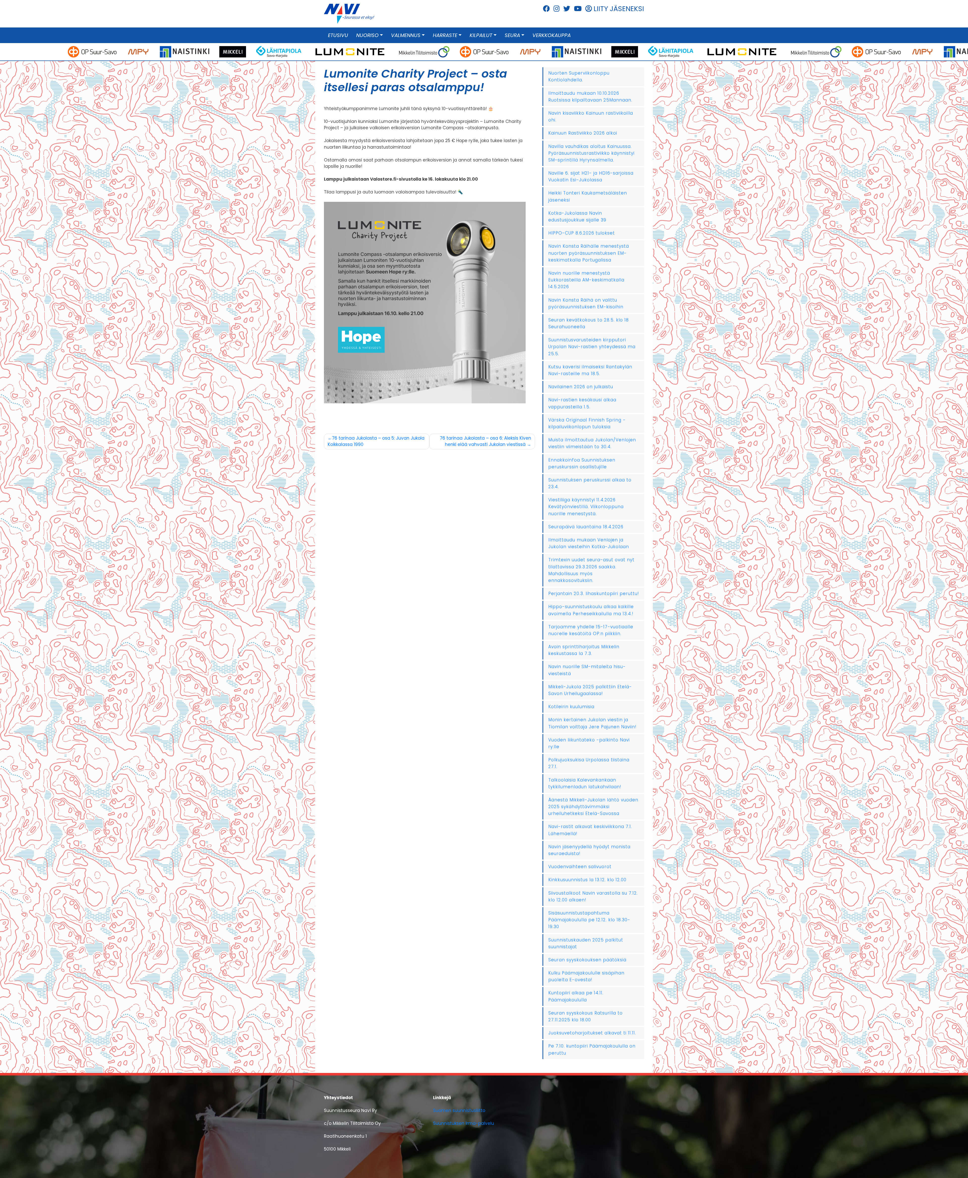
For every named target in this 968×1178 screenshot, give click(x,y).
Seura (512, 35)
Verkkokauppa (551, 35)
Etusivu (338, 35)
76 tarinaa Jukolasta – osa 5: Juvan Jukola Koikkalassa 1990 (376, 441)
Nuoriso (367, 35)
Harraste (445, 35)
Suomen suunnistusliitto (459, 1110)
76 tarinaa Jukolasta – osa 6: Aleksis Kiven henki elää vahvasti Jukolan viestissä (485, 441)
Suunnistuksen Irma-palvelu (463, 1123)
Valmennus (405, 35)
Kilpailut (481, 35)
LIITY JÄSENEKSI (618, 8)
